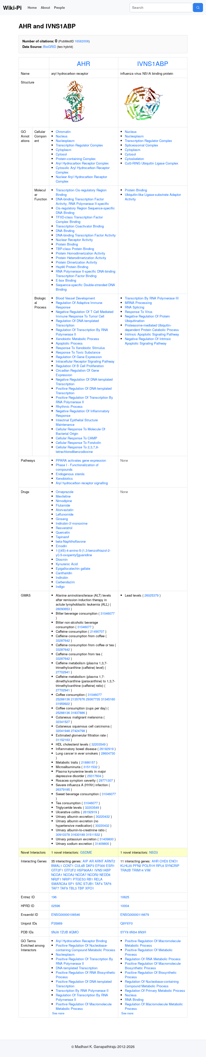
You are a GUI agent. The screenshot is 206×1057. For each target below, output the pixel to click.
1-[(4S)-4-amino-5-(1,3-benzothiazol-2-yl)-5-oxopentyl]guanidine (83, 552)
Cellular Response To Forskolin (78, 442)
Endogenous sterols (70, 473)
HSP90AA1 (85, 870)
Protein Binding (67, 244)
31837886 (78, 712)
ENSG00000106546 (65, 914)
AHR (83, 63)
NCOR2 (92, 874)
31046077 (107, 613)
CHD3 (164, 861)
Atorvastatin (64, 509)
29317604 (94, 775)
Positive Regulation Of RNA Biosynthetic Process (85, 974)
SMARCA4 (59, 883)
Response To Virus (138, 311)
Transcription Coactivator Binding (80, 226)
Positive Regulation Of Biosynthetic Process (151, 974)
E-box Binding (66, 280)
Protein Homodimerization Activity (80, 253)
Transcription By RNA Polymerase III (152, 298)
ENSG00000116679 (134, 914)
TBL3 (73, 888)
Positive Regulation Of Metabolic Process (149, 952)
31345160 (108, 699)
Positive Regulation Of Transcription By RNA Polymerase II (84, 399)
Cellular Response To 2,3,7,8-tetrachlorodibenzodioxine (77, 449)
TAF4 (98, 883)
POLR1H (148, 865)
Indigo (60, 586)
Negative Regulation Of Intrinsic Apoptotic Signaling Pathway (148, 341)
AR (91, 861)
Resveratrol (64, 527)
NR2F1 (56, 879)
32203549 (98, 744)
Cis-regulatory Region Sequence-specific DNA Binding (85, 210)
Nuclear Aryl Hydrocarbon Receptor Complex (81, 179)
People (59, 7)
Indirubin (62, 577)
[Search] (198, 7)
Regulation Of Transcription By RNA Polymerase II (82, 332)
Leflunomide (64, 514)
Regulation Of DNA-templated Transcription (77, 323)
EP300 (100, 865)
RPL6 (160, 865)
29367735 (93, 699)
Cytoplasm (63, 149)
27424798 (78, 730)
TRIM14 (137, 870)
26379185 (63, 789)
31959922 (63, 703)
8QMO (74, 932)
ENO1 (173, 861)
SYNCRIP (172, 865)
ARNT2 (110, 861)
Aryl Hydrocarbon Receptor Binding (81, 940)
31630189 (78, 834)
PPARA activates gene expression (81, 460)
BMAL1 (56, 865)
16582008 (82, 41)
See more (58, 1013)
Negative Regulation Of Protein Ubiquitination (147, 318)
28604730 (108, 753)
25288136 (63, 699)
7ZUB (64, 932)
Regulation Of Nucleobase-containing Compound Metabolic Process (152, 983)
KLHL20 (126, 865)
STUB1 (88, 883)
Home (32, 7)
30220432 (103, 816)
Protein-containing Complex (76, 158)
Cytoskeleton (134, 158)
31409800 (106, 839)
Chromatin (63, 131)
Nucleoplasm (65, 140)
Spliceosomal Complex (141, 145)
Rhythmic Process (69, 406)
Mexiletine (63, 496)
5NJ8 (55, 932)
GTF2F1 (57, 870)
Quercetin (63, 532)
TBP (81, 888)
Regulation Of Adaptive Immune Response (79, 304)
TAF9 (64, 888)
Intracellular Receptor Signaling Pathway (85, 361)
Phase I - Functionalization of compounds (77, 467)
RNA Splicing (134, 307)
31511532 (90, 766)
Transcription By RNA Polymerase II (82, 990)
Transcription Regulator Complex (79, 145)
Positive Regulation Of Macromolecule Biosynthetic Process (153, 965)
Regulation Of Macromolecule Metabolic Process (154, 1006)
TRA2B (125, 870)
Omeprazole (64, 491)
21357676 (78, 699)
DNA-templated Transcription (76, 967)
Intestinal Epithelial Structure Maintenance (77, 422)
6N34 (133, 932)
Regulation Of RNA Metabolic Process (153, 958)
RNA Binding (134, 999)
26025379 (151, 595)
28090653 (63, 608)
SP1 (71, 883)
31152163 (63, 739)
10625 (124, 897)
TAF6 (107, 883)
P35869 (56, 923)
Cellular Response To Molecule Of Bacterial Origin (80, 431)
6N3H (142, 932)
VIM (147, 870)
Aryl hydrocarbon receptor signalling (82, 482)
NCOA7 (80, 874)
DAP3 (90, 865)
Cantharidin (64, 573)
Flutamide (63, 505)
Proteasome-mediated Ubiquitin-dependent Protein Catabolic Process (152, 327)
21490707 (97, 631)
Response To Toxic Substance (78, 352)
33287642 (63, 640)
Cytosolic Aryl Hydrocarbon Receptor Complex (83, 170)
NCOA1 (56, 874)
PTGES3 (79, 879)
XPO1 (89, 888)
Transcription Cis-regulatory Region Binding (81, 192)
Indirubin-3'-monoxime (71, 523)
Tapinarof (62, 536)
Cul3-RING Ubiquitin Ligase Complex (151, 163)
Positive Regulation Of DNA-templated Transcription (84, 390)
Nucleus (62, 136)
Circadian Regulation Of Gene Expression (77, 372)
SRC (78, 883)
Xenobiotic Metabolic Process (77, 338)
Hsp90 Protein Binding (72, 266)
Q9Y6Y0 (126, 923)
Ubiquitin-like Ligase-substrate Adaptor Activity (153, 196)
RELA (98, 879)
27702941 (63, 672)
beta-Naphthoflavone (71, 541)
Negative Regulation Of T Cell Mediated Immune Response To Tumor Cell (84, 313)
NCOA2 (68, 874)
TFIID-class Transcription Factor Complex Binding (79, 219)
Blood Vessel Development (75, 298)
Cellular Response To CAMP (76, 438)
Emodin (61, 545)
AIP (85, 861)
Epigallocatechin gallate (73, 568)
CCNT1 (68, 865)
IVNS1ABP (152, 63)
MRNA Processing (138, 302)
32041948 (63, 730)
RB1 (90, 879)
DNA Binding (65, 230)
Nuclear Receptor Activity (74, 239)
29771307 (106, 780)
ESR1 (110, 865)
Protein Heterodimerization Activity (81, 257)
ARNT (99, 861)
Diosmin (62, 559)
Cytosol (61, 154)
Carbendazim (65, 582)
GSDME (86, 852)
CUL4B (80, 865)
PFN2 (137, 865)
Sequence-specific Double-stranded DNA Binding (85, 287)
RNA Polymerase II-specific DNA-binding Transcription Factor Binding (85, 273)
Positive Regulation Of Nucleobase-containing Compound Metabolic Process (85, 947)
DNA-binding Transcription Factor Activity (86, 235)
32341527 (63, 721)
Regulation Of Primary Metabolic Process (155, 990)
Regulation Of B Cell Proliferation (80, 365)
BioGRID (49, 46)
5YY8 (124, 932)
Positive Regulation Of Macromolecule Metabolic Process (84, 1006)
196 (54, 897)
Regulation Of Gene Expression (79, 356)
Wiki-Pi (12, 7)
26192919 (106, 748)
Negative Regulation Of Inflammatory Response (83, 413)
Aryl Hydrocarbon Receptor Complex (82, 163)
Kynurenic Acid (67, 563)
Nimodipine (64, 500)
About (45, 7)
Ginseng (62, 518)
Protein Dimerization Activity (76, 262)
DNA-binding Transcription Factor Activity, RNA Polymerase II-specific (82, 201)
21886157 (88, 762)
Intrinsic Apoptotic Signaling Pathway (152, 334)
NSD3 (153, 852)
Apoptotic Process (69, 343)
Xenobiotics (64, 478)
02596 (55, 905)
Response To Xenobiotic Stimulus (80, 347)
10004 (124, 905)
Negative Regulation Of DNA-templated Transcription (84, 381)
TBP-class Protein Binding (75, 248)
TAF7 (55, 888)
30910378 (63, 834)
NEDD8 (104, 874)
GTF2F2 (70, 870)
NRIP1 (67, 879)
